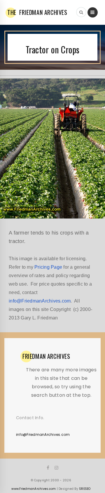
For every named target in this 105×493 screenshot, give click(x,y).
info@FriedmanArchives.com (40, 300)
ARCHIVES (46, 356)
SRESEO (85, 489)
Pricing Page (48, 267)
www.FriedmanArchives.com (33, 489)
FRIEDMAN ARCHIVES (37, 12)
